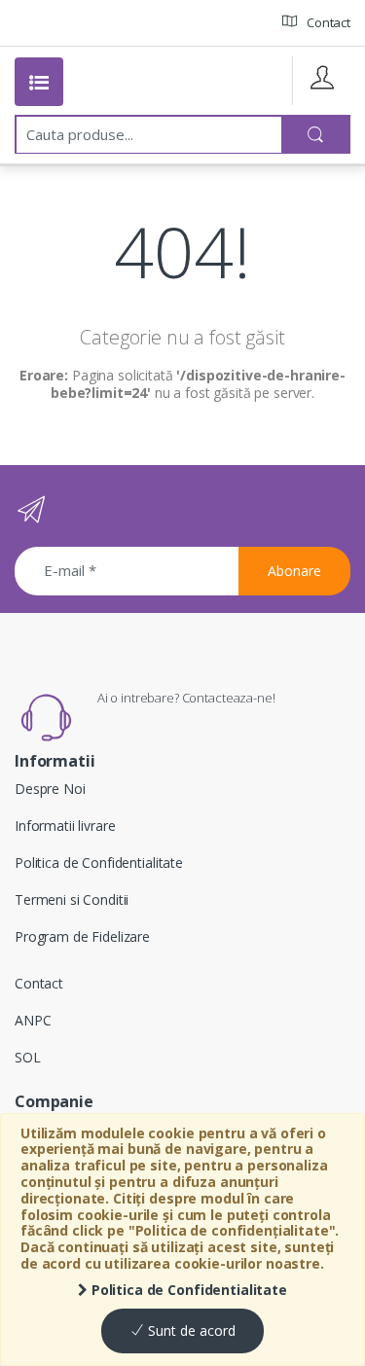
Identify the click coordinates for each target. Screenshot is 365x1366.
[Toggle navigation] (39, 81)
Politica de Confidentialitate (187, 1289)
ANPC (33, 1020)
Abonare (294, 570)
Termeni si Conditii (71, 899)
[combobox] (149, 134)
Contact (327, 22)
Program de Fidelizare (82, 936)
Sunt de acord (190, 1330)
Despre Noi (50, 788)
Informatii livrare (65, 825)
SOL (28, 1057)
